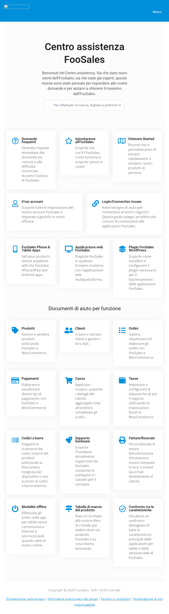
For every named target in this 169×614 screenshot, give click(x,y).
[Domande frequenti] (15, 140)
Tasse (133, 378)
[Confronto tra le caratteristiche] (122, 508)
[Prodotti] (15, 330)
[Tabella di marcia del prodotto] (68, 508)
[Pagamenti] (15, 380)
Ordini (133, 328)
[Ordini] (122, 330)
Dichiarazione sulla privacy (25, 599)
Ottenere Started (141, 139)
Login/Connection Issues (122, 201)
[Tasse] (122, 380)
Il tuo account (32, 201)
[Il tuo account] (15, 203)
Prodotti (28, 328)
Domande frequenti (29, 140)
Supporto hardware (82, 439)
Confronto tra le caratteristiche (141, 508)
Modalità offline (34, 507)
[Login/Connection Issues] (95, 203)
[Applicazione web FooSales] (68, 249)
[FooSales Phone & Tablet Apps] (15, 249)
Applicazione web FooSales (89, 248)
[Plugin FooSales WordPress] (122, 249)
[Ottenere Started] (121, 140)
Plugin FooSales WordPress (141, 248)
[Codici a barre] (15, 440)
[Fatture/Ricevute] (122, 440)
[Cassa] (68, 380)
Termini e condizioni (115, 599)
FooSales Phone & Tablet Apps (36, 248)
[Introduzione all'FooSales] (68, 140)
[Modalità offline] (15, 508)
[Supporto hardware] (68, 440)
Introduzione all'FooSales (85, 140)
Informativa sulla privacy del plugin (73, 599)
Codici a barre (32, 438)
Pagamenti (30, 378)
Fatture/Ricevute (142, 438)
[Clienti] (68, 330)
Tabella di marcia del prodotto (88, 508)
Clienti (80, 328)
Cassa (80, 378)
